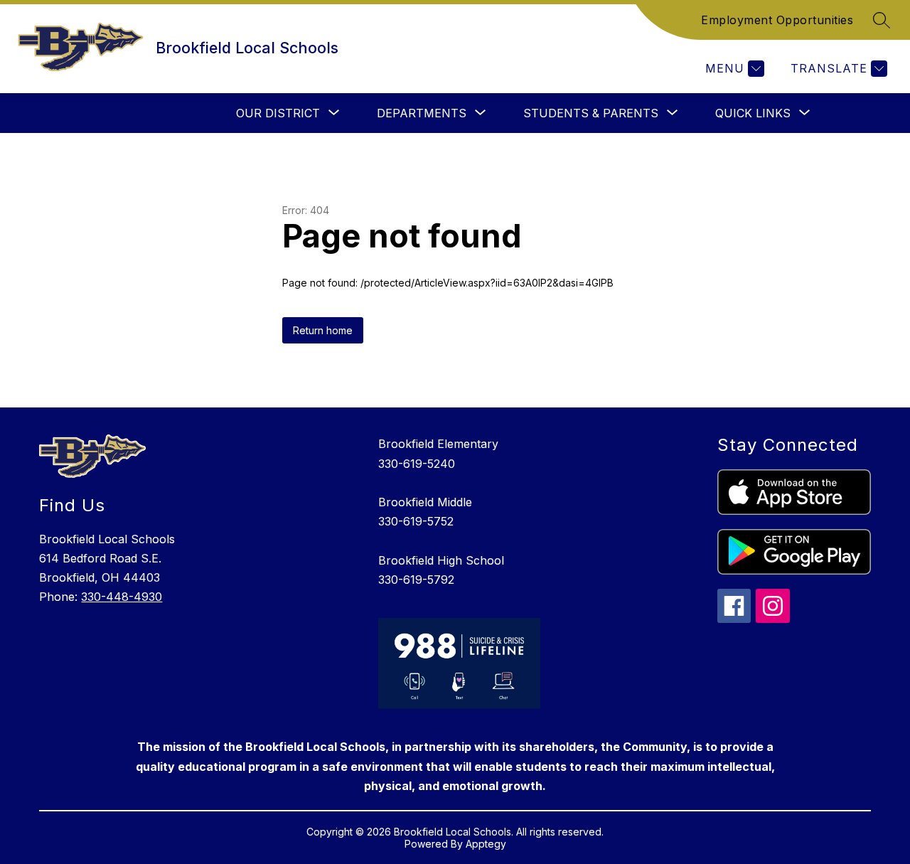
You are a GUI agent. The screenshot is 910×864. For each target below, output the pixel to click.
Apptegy (486, 844)
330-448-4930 (121, 597)
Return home (323, 330)
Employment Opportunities (777, 20)
